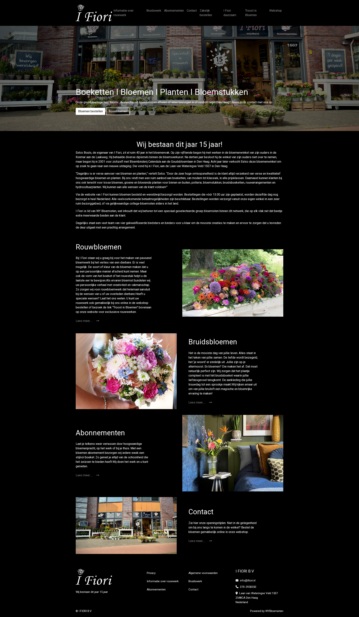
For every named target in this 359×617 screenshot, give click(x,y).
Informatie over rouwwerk (123, 13)
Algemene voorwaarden (203, 573)
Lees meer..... (84, 321)
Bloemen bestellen (90, 111)
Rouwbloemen (118, 111)
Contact (192, 10)
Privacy (151, 573)
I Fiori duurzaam (229, 13)
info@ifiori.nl (247, 580)
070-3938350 (247, 587)
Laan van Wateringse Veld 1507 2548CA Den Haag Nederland (257, 598)
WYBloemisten (274, 611)
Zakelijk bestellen (206, 13)
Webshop (275, 10)
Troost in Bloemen (251, 13)
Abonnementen (174, 10)
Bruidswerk (153, 10)
